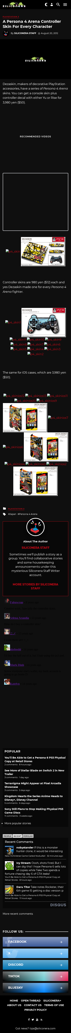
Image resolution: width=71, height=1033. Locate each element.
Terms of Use (54, 1005)
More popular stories (18, 823)
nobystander (24, 847)
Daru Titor (23, 887)
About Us (14, 1005)
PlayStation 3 (11, 17)
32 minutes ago (55, 856)
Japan (13, 514)
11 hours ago (25, 898)
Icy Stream (23, 863)
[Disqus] (35, 641)
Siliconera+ (52, 1000)
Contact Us (33, 1005)
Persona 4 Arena (28, 514)
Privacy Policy (35, 1009)
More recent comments (18, 913)
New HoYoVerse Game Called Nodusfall (25, 856)
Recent (17, 836)
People (7, 836)
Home (14, 1000)
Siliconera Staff (25, 33)
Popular (28, 836)
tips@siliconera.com (43, 1028)
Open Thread (31, 1000)
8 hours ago (25, 880)
